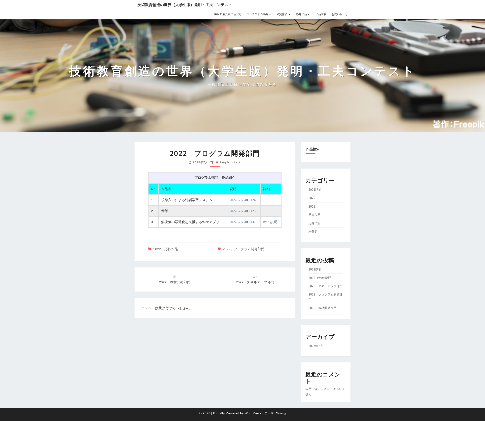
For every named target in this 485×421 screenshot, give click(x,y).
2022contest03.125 (243, 211)
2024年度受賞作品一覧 (227, 14)
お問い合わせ (340, 14)
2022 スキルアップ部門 (325, 286)
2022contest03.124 (243, 200)
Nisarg (281, 413)
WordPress (253, 413)
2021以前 (314, 189)
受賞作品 (282, 14)
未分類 (313, 231)
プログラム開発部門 (249, 249)
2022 (157, 249)
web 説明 (270, 222)
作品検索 (320, 14)
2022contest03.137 (243, 222)
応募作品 (301, 14)
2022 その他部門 (319, 277)
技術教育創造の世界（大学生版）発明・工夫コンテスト (184, 5)
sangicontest (230, 162)
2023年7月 (315, 345)
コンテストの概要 (257, 14)
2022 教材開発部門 (322, 308)
